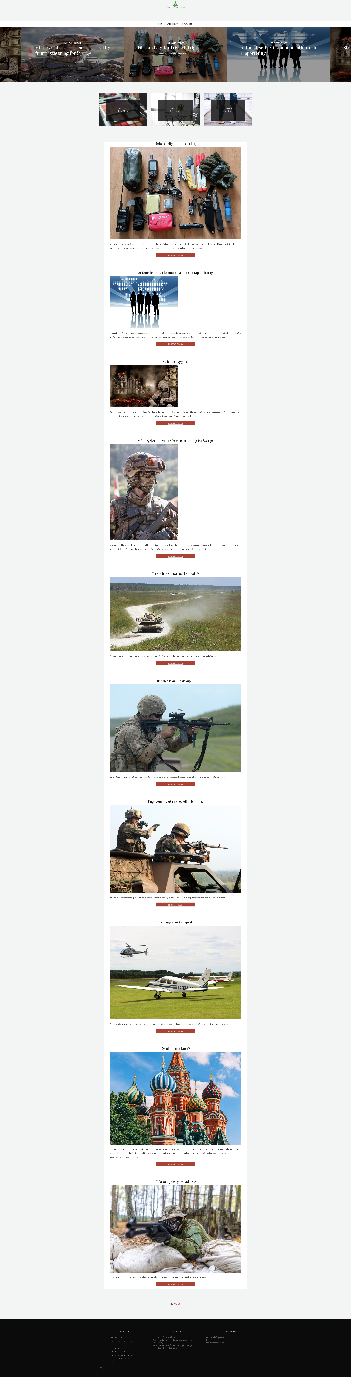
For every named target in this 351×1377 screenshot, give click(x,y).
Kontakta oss (186, 24)
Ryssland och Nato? (175, 1049)
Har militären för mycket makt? (175, 574)
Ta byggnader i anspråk (175, 922)
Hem (160, 24)
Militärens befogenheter (215, 1337)
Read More (123, 111)
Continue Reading (175, 255)
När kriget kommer (213, 1340)
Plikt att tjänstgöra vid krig (175, 1182)
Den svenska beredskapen (175, 681)
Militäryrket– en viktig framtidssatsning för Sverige (72, 50)
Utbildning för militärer (215, 1343)
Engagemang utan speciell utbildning (175, 801)
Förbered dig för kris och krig (167, 47)
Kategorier (171, 24)
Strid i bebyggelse (175, 362)
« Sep (102, 1367)
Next (177, 1304)
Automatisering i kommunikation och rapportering (278, 50)
